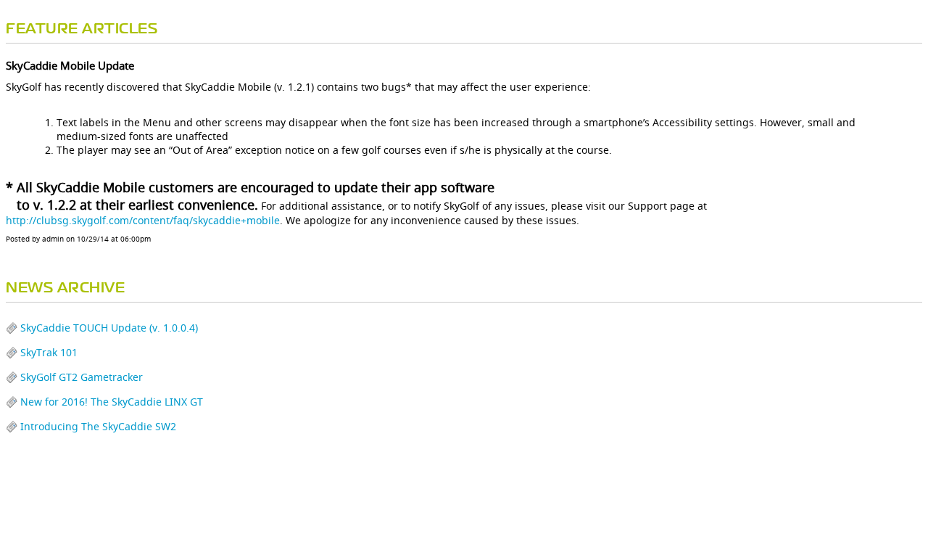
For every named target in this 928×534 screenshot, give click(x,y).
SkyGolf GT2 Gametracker (81, 377)
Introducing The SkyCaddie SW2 (98, 426)
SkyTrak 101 (49, 352)
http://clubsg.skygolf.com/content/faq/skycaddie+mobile (143, 220)
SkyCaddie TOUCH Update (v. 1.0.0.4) (109, 327)
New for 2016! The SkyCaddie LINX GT (111, 401)
